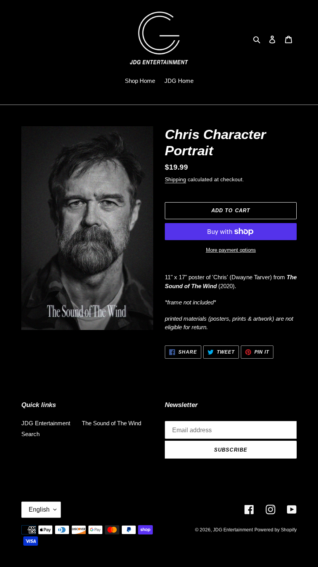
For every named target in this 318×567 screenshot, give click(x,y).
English (39, 509)
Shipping (175, 179)
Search (30, 434)
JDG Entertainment (45, 423)
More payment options (231, 250)
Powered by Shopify (275, 530)
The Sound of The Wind (111, 423)
